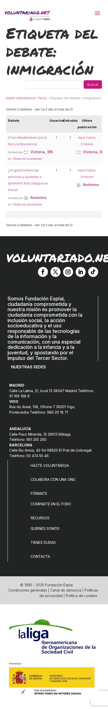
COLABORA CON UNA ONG (53, 479)
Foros (42, 98)
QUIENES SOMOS (45, 528)
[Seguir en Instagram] (68, 272)
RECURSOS (40, 518)
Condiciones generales (27, 590)
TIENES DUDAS (43, 542)
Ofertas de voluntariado (27, 158)
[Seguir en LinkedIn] (81, 272)
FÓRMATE (39, 493)
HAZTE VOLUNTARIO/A (50, 465)
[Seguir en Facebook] (43, 272)
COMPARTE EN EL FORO (51, 504)
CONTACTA (40, 556)
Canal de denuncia (65, 590)
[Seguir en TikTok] (93, 272)
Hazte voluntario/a (20, 98)
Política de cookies (81, 596)
